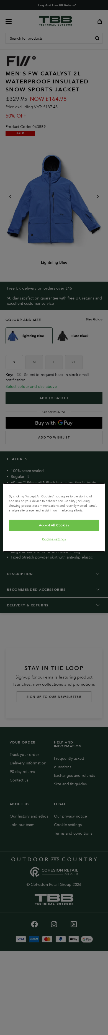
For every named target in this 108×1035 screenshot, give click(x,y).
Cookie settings (54, 539)
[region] (54, 517)
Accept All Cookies (54, 525)
